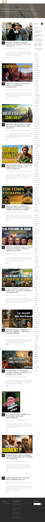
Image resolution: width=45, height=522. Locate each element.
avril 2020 (36, 194)
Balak (36, 219)
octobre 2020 (37, 182)
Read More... (7, 57)
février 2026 (37, 66)
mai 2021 (36, 167)
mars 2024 (36, 113)
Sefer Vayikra (25, 212)
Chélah (18, 130)
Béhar (36, 227)
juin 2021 (36, 165)
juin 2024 (36, 107)
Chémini (36, 242)
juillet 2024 (36, 105)
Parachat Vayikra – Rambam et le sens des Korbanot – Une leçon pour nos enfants (18, 331)
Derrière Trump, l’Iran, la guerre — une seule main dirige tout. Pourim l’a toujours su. (19, 457)
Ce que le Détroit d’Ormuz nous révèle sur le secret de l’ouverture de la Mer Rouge (19, 290)
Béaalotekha (19, 171)
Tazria (9, 254)
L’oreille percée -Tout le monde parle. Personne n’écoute (17, 478)
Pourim (22, 420)
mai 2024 (36, 109)
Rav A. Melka (14, 48)
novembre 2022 (37, 140)
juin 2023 (36, 128)
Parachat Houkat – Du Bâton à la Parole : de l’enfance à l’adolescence (18, 85)
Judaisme (19, 253)
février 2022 (37, 153)
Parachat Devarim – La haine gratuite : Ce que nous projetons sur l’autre (18, 44)
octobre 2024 (37, 99)
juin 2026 (36, 57)
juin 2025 (36, 82)
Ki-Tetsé (36, 271)
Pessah (22, 295)
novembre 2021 (37, 159)
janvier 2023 (37, 136)
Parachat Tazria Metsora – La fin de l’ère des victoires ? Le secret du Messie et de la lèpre (19, 249)
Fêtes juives (19, 295)
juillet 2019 (36, 205)
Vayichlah (36, 358)
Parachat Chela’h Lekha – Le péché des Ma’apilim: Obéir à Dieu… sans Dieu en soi (18, 126)
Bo (35, 236)
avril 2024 (36, 111)
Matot (36, 279)
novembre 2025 (37, 72)
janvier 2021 (37, 176)
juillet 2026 (36, 55)
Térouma (36, 333)
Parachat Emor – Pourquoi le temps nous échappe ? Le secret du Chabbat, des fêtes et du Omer (18, 208)
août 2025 (36, 78)
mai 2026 (36, 59)
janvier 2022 (37, 155)
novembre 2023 (37, 122)
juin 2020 (36, 190)
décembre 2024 (37, 95)
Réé (36, 306)
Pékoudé (36, 298)
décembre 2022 (37, 138)
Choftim (36, 246)
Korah (36, 275)
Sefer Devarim (28, 48)
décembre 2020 (37, 178)
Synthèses (36, 327)
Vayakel (36, 348)
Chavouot (36, 238)
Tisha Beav (37, 337)
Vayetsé (36, 356)
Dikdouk (36, 250)
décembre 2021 (37, 157)
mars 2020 (36, 196)
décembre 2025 (37, 70)
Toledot (36, 339)
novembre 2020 (37, 180)
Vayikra (36, 362)
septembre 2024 (37, 101)
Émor (18, 212)
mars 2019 (36, 209)
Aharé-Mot (36, 217)
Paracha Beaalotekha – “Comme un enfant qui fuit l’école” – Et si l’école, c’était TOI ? (19, 167)
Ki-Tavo (36, 269)
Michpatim (22, 482)
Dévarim (19, 48)
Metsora (22, 253)
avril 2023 (36, 132)
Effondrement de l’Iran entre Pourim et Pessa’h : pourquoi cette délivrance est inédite (19, 372)
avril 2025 (36, 86)
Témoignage (37, 331)
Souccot (36, 325)
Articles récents (21, 13)
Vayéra (36, 354)
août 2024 (36, 103)
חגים (36, 368)
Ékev (36, 252)
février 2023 (37, 134)
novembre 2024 (37, 97)
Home (16, 13)
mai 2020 (36, 192)
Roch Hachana (37, 312)
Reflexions (25, 48)
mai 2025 (36, 84)
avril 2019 (36, 207)
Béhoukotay (37, 229)
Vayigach (36, 360)
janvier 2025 (37, 93)
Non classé (37, 294)
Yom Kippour (37, 366)
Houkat (19, 89)
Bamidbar (36, 221)
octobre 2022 (37, 142)
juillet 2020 (36, 188)
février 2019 (37, 211)
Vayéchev (36, 350)
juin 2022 (36, 149)
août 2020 (36, 186)
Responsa (36, 310)
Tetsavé (36, 335)
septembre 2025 (37, 76)
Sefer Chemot (37, 319)
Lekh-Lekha (37, 277)
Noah (36, 292)
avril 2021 (36, 169)
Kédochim (36, 267)
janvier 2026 (37, 68)
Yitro (36, 364)
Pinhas (36, 302)
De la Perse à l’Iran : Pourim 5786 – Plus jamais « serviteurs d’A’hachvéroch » (18, 416)
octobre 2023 (37, 124)
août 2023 (36, 126)
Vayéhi (36, 352)
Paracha (22, 48)
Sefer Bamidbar (28, 89)
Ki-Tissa (36, 273)
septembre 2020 (37, 184)
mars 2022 (36, 151)
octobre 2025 (37, 74)
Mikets (36, 285)
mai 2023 (36, 130)
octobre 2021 (37, 161)
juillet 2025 (36, 80)
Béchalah (36, 225)
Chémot (36, 244)
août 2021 (36, 163)
